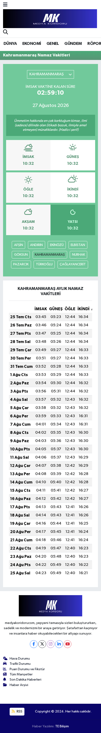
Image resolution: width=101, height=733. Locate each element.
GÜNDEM (73, 44)
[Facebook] (34, 644)
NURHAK (78, 254)
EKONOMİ (31, 44)
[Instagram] (50, 644)
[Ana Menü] (5, 5)
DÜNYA (10, 44)
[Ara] (5, 33)
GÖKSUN (21, 254)
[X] (42, 644)
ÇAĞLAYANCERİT (73, 264)
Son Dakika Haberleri (25, 679)
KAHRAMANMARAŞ (50, 254)
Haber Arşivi (19, 685)
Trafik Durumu (20, 663)
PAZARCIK (21, 264)
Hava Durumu (20, 658)
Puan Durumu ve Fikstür (27, 669)
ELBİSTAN (78, 245)
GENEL (53, 44)
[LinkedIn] (59, 644)
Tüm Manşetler (21, 674)
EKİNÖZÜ (57, 245)
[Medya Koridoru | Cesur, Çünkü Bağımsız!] (50, 19)
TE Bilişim (62, 726)
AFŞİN (18, 245)
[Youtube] (67, 644)
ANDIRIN (36, 245)
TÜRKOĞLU (44, 264)
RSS (19, 711)
